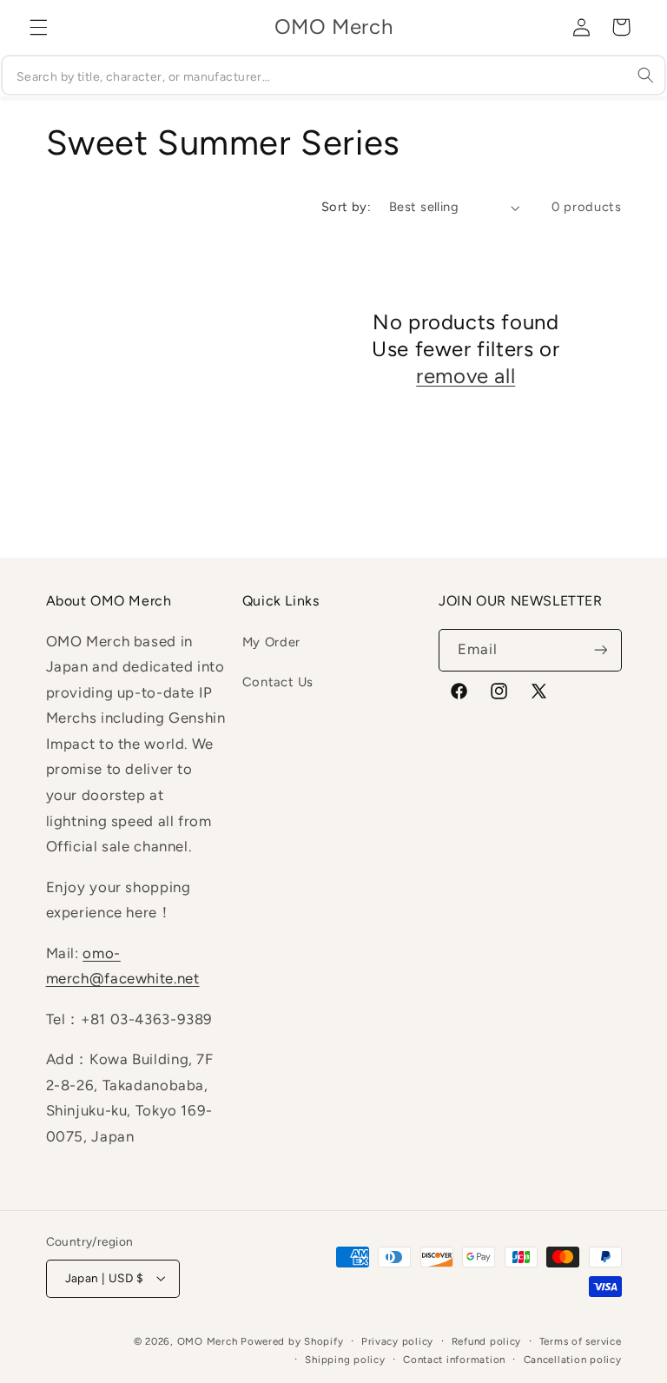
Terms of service (580, 1341)
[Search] (646, 75)
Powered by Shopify (292, 1341)
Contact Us (278, 682)
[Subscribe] (600, 650)
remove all (465, 375)
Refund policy (487, 1341)
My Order (271, 642)
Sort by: (346, 207)
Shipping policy (345, 1359)
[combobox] (333, 75)
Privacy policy (397, 1341)
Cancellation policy (573, 1359)
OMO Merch (207, 1341)
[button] (38, 27)
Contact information (454, 1359)
